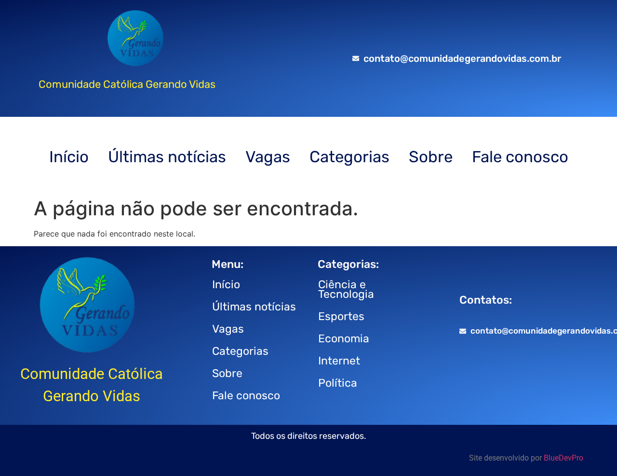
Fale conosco (520, 156)
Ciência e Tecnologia (346, 289)
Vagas (267, 156)
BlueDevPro (563, 457)
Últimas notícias (167, 156)
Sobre (431, 156)
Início (69, 156)
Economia (343, 338)
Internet (339, 360)
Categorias (349, 156)
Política (337, 383)
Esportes (341, 316)
